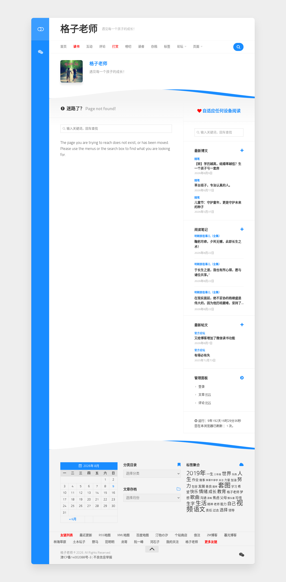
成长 (212, 491)
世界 (226, 473)
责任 (209, 510)
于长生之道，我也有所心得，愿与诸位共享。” (217, 272)
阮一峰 (138, 542)
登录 (201, 387)
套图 (224, 485)
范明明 (109, 542)
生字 (190, 503)
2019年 (196, 473)
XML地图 (123, 535)
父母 (223, 498)
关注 (221, 480)
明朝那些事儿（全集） (207, 236)
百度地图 (142, 535)
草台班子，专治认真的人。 (213, 185)
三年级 (217, 474)
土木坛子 (79, 542)
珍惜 (239, 498)
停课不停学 (212, 480)
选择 (224, 510)
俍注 (197, 535)
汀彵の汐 (162, 535)
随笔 (197, 159)
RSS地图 (105, 535)
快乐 (194, 491)
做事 (202, 480)
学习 (234, 486)
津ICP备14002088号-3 (75, 557)
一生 (209, 474)
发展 (201, 486)
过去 (216, 510)
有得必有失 (202, 355)
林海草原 (60, 542)
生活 (201, 503)
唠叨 (128, 46)
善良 (209, 486)
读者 (141, 46)
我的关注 (172, 542)
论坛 (180, 46)
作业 (195, 480)
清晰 (209, 498)
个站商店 (181, 535)
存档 (154, 46)
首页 (63, 46)
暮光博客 (230, 535)
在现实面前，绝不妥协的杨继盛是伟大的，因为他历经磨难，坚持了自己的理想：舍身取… (217, 301)
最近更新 (86, 535)
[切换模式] (40, 29)
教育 (221, 491)
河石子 (155, 542)
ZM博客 (212, 535)
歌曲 (195, 497)
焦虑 (216, 498)
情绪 (203, 491)
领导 (231, 510)
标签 (167, 46)
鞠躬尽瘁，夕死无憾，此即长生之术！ (217, 244)
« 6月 (72, 519)
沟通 (203, 498)
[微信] (40, 52)
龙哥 (124, 542)
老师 (217, 504)
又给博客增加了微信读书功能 (214, 338)
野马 (95, 542)
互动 (89, 46)
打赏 (115, 46)
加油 (234, 480)
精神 (210, 504)
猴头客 (231, 498)
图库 (214, 486)
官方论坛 (199, 333)
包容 (195, 486)
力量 (227, 480)
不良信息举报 (102, 557)
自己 (231, 503)
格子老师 (78, 29)
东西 (234, 474)
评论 (102, 46)
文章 (204, 395)
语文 (199, 509)
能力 (223, 504)
